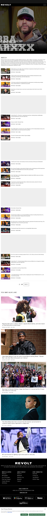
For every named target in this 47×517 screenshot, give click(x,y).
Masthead (19, 475)
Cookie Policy (9, 512)
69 (22, 284)
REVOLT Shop (36, 479)
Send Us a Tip (20, 477)
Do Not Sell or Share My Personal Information (37, 514)
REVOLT (4, 50)
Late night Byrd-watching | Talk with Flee (18, 267)
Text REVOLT (36, 477)
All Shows (4, 473)
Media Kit (19, 479)
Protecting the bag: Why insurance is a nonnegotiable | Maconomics (24, 228)
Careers (19, 481)
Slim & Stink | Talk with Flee (16, 208)
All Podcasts (5, 475)
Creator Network (6, 481)
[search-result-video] (5, 71)
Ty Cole (5, 425)
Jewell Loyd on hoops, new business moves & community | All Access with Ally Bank (27, 161)
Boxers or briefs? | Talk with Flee (17, 122)
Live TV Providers (6, 477)
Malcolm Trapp (6, 327)
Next (26, 284)
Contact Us (35, 475)
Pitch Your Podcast (6, 479)
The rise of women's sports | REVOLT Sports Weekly (20, 135)
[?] (23, 309)
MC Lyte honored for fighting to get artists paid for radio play (18, 454)
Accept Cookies (24, 514)
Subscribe (35, 473)
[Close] (45, 509)
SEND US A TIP (23, 492)
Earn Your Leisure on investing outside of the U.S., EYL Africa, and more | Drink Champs (27, 254)
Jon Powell (5, 392)
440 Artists (4, 483)
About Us (19, 473)
